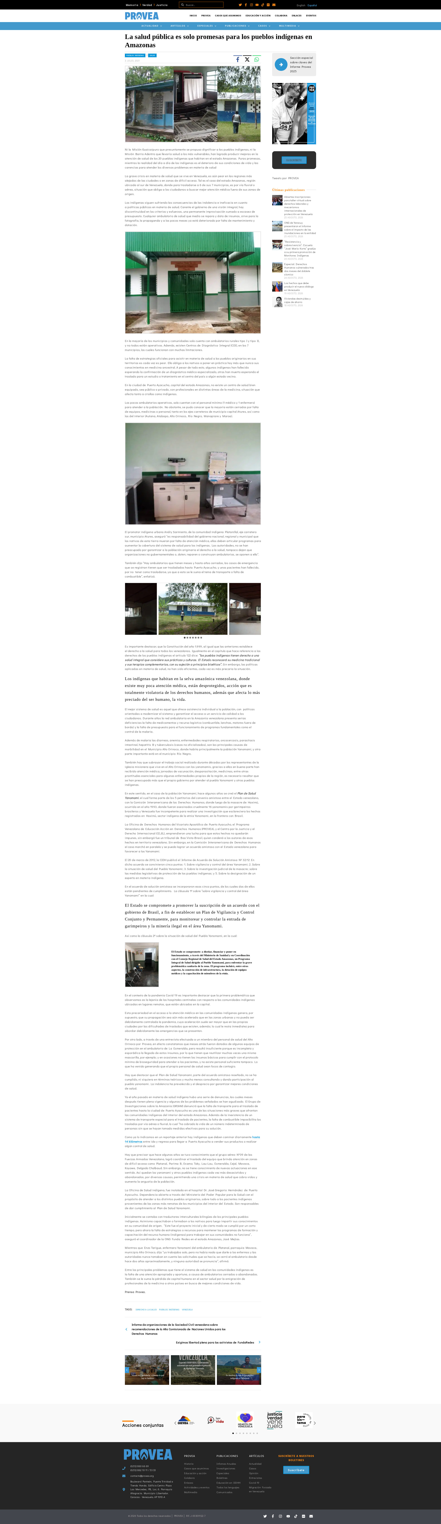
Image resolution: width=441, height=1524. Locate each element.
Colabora (281, 16)
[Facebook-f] (245, 4)
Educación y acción (258, 16)
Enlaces (297, 16)
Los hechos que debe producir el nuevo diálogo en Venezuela (299, 286)
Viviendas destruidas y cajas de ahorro (297, 300)
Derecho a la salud (146, 1309)
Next (259, 1370)
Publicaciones (235, 26)
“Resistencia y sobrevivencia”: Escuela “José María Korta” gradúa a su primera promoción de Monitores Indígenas (300, 248)
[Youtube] (257, 4)
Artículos (178, 26)
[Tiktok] (262, 4)
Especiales (205, 26)
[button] (175, 1423)
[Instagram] (251, 4)
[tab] (185, 638)
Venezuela (187, 1309)
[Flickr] (268, 4)
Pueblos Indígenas (169, 1309)
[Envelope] (273, 4)
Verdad (147, 5)
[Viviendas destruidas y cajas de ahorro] (277, 302)
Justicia (162, 5)
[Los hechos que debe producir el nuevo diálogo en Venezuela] (277, 286)
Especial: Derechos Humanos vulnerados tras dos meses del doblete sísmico (299, 269)
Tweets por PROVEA (285, 178)
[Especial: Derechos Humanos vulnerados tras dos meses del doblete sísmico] (277, 267)
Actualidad (149, 26)
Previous (127, 1370)
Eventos (311, 16)
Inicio (193, 16)
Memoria (132, 5)
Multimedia (287, 26)
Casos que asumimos (228, 16)
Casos (262, 26)
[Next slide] (259, 608)
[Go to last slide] (127, 608)
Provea (206, 16)
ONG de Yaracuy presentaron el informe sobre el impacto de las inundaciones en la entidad (300, 228)
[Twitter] (240, 4)
